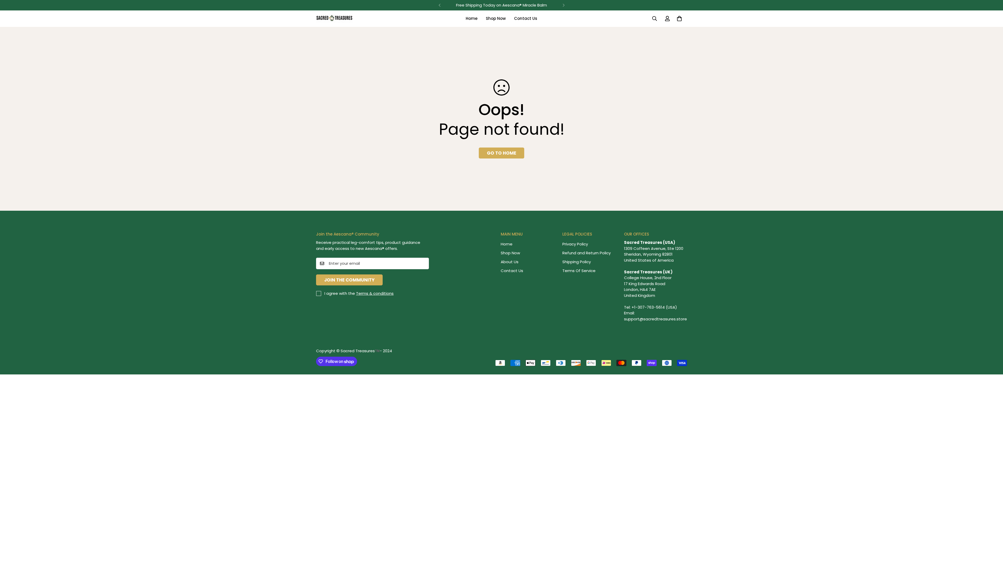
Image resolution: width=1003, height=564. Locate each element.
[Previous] (439, 5)
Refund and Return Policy (586, 253)
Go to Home (501, 153)
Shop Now (496, 18)
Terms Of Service (579, 270)
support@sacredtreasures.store (655, 319)
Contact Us (525, 18)
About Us (509, 262)
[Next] (563, 5)
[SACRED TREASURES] (334, 18)
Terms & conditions (375, 293)
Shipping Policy (576, 262)
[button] (679, 19)
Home (471, 18)
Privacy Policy (575, 244)
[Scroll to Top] (993, 536)
